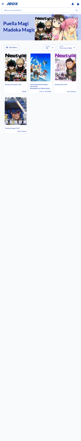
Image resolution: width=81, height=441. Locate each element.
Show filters (13, 47)
